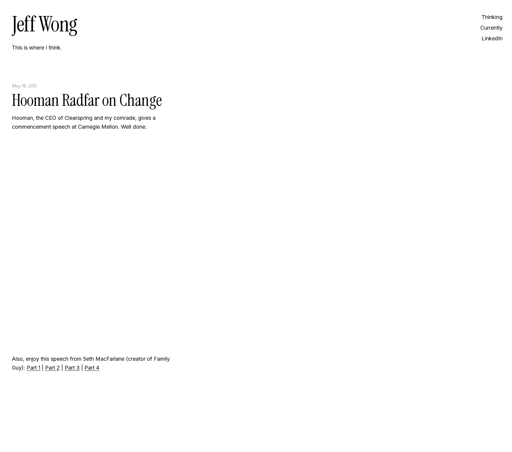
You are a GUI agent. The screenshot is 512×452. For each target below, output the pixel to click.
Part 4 (91, 368)
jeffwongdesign (91, 432)
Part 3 (72, 368)
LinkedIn (492, 38)
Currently (491, 28)
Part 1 (33, 368)
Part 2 (52, 368)
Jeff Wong (44, 24)
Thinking (492, 17)
